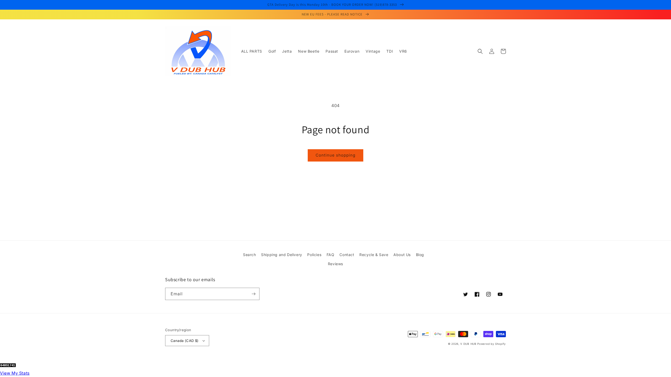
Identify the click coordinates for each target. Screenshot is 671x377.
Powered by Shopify (491, 343)
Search (249, 254)
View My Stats (15, 373)
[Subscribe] (253, 294)
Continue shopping (335, 155)
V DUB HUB (468, 343)
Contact (346, 254)
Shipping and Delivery (281, 254)
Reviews (335, 264)
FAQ (330, 254)
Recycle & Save (373, 254)
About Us (402, 254)
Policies (314, 254)
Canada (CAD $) (185, 341)
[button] (480, 51)
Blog (420, 254)
